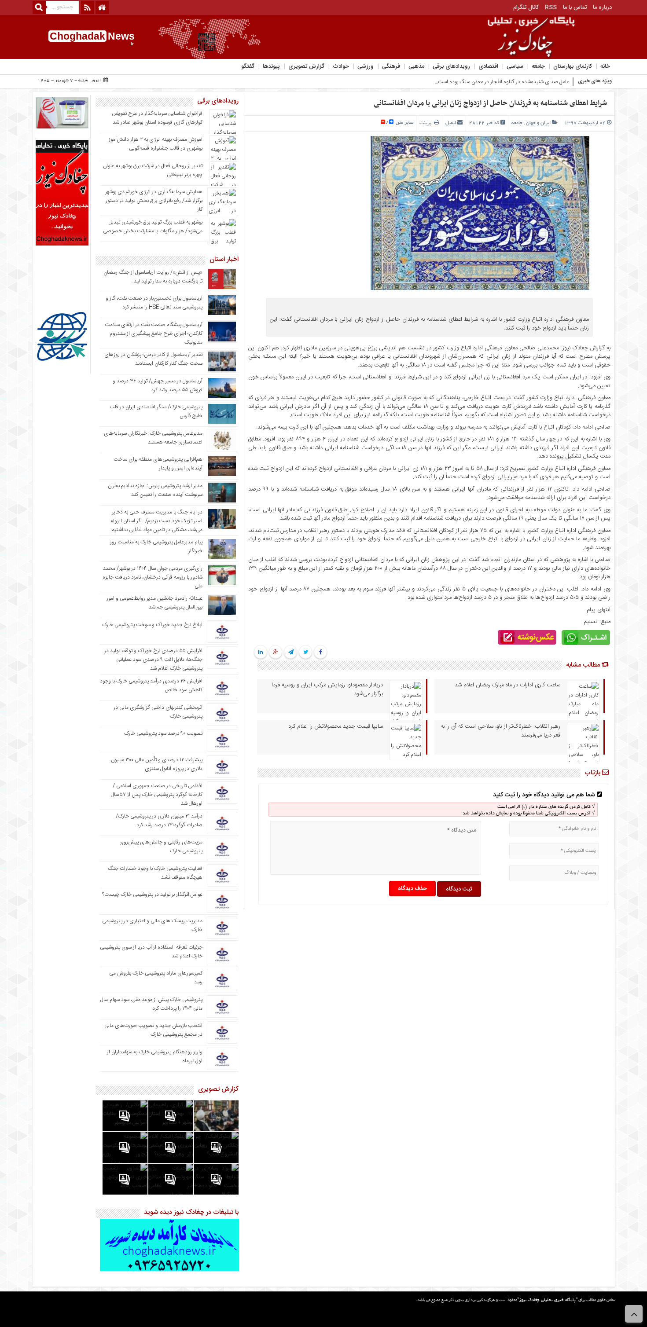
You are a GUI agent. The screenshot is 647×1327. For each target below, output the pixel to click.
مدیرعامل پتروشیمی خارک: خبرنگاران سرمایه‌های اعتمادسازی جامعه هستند (153, 438)
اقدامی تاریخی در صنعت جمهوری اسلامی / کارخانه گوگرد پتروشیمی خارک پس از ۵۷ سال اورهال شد (156, 794)
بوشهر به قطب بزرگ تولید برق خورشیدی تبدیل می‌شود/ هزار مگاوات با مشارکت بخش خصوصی (152, 226)
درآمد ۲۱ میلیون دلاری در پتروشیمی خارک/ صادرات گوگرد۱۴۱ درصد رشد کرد (159, 820)
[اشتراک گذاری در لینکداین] (260, 652)
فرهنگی (391, 66)
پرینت (426, 123)
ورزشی (365, 66)
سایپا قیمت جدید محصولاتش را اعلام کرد (335, 726)
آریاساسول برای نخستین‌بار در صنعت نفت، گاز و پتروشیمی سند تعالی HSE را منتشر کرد (154, 303)
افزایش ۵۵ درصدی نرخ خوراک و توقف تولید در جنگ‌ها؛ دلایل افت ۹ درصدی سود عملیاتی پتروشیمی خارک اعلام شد (153, 659)
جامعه (538, 66)
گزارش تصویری (306, 66)
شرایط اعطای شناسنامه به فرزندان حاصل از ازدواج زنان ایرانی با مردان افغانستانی (490, 103)
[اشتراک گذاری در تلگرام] (290, 652)
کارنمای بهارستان (572, 66)
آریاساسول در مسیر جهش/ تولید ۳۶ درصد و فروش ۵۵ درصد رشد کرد (157, 385)
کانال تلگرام (526, 7)
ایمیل (450, 123)
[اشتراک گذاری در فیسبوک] (320, 652)
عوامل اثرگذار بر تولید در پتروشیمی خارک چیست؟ (152, 894)
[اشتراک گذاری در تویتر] (305, 652)
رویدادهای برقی (451, 66)
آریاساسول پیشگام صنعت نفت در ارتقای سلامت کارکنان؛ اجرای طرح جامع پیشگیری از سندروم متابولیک (153, 333)
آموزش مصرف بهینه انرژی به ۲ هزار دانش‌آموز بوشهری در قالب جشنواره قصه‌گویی (155, 144)
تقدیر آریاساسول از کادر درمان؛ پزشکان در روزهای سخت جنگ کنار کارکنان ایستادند (153, 359)
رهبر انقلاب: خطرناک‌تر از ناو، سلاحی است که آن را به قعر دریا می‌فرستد (500, 731)
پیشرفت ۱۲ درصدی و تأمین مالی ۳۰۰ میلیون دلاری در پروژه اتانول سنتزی (156, 764)
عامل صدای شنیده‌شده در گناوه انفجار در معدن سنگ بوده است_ (502, 81)
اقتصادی (488, 66)
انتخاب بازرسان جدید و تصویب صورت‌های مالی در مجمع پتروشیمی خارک (153, 1030)
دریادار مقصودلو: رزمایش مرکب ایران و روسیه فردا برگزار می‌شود (327, 689)
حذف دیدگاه (412, 889)
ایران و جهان (538, 123)
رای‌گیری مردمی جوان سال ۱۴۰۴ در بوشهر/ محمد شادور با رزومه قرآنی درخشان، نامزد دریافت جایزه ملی (152, 577)
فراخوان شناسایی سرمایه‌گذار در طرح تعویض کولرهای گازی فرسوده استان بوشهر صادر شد (157, 118)
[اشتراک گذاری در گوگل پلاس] (275, 652)
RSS (551, 7)
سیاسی (515, 66)
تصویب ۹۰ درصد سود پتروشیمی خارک (163, 733)
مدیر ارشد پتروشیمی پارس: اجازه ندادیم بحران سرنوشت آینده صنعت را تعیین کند (155, 490)
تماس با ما (575, 7)
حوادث (341, 66)
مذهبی (416, 66)
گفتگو (247, 66)
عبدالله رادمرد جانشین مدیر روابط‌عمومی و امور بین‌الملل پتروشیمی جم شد (154, 603)
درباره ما (602, 7)
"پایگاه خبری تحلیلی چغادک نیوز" (547, 1300)
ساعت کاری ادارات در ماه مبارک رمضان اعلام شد (507, 685)
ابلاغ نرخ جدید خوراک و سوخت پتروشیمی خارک (152, 624)
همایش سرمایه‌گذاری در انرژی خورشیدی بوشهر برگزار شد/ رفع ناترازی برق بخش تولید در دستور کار (153, 200)
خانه (605, 66)
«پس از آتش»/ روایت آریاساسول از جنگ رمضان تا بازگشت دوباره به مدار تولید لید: (152, 277)
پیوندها (271, 66)
